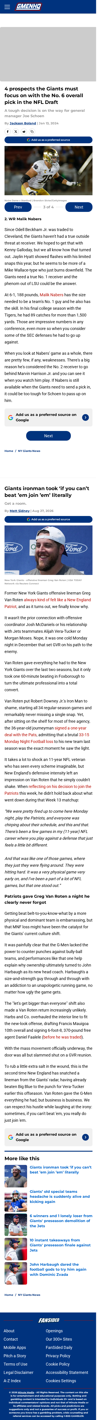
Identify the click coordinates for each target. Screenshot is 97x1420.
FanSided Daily (59, 1347)
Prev (18, 207)
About (9, 1330)
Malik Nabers (51, 294)
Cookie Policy (58, 1364)
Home (9, 451)
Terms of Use (16, 1364)
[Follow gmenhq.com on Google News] (85, 417)
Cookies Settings (61, 1380)
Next (79, 207)
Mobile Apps (15, 1347)
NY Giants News (29, 451)
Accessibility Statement (67, 1372)
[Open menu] (7, 6)
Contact (11, 1339)
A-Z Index (12, 1380)
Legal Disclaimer (18, 1372)
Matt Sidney (20, 511)
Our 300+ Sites (59, 1339)
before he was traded (62, 1037)
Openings (54, 1330)
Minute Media (26, 1392)
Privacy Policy (58, 1355)
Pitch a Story (15, 1355)
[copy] (32, 131)
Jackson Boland (23, 123)
